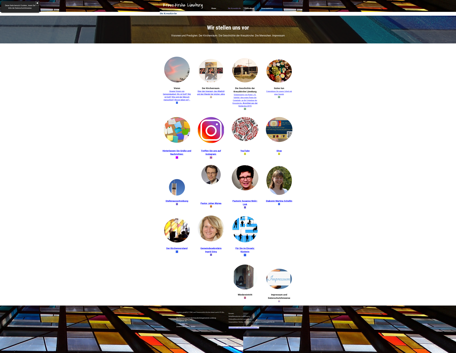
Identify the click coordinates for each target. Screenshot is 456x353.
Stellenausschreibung (177, 201)
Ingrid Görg (211, 251)
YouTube (245, 151)
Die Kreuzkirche (234, 8)
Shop (279, 151)
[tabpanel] (228, 30)
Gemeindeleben (267, 8)
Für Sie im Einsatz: (245, 248)
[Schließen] (37, 3)
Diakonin (279, 201)
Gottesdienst (249, 8)
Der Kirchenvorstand (177, 248)
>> (211, 97)
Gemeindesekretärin (211, 248)
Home (213, 8)
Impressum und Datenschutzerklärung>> (244, 328)
